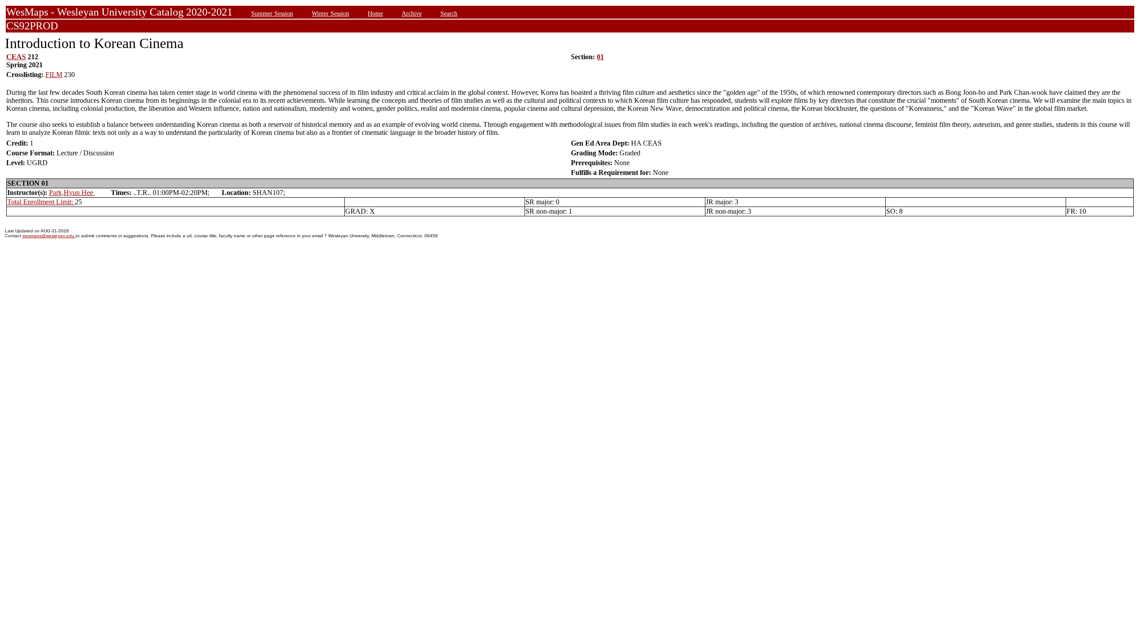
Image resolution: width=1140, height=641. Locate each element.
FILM (53, 74)
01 (600, 57)
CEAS (16, 57)
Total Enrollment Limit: (41, 202)
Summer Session (272, 13)
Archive (412, 13)
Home (375, 13)
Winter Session (330, 13)
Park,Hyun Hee (72, 192)
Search (448, 13)
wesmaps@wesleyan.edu (49, 235)
